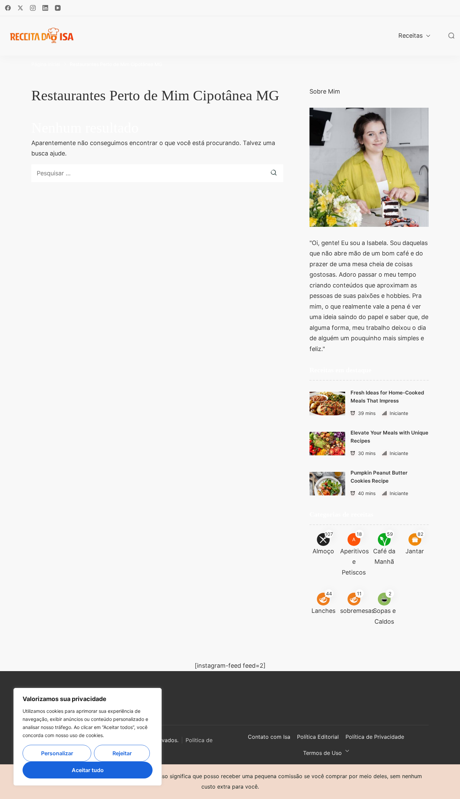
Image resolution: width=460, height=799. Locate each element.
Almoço (323, 551)
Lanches (323, 610)
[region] (87, 737)
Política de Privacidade (375, 736)
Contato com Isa (269, 736)
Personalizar (57, 753)
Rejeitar (122, 753)
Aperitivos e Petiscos (354, 562)
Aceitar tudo (88, 770)
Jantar (414, 551)
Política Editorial (318, 736)
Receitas (410, 35)
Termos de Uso (322, 753)
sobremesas (357, 610)
